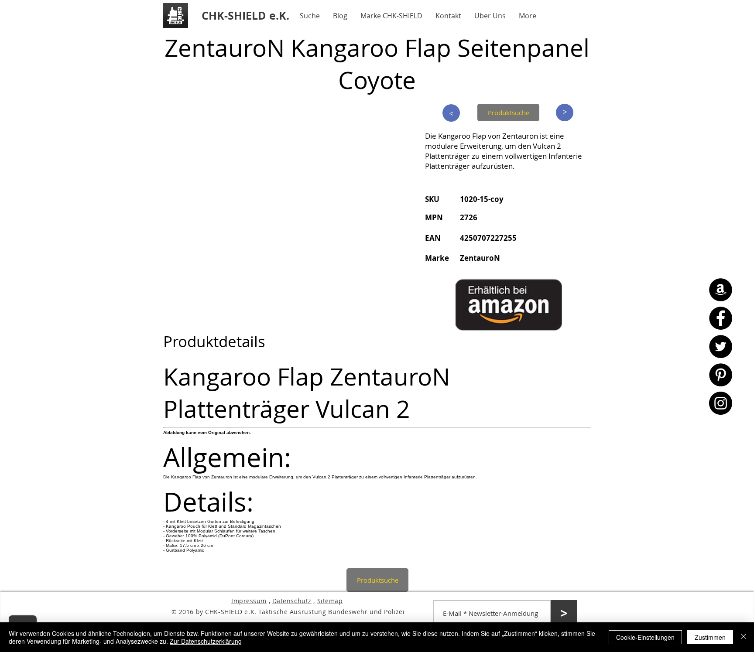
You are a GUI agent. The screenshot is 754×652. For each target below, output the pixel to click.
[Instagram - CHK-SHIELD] (720, 403)
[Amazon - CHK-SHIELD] (720, 289)
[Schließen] (743, 637)
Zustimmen (710, 637)
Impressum (249, 601)
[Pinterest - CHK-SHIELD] (720, 374)
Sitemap (330, 601)
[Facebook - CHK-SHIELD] (720, 318)
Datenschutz (292, 601)
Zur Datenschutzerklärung (206, 641)
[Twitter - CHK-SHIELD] (720, 346)
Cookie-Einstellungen (645, 637)
